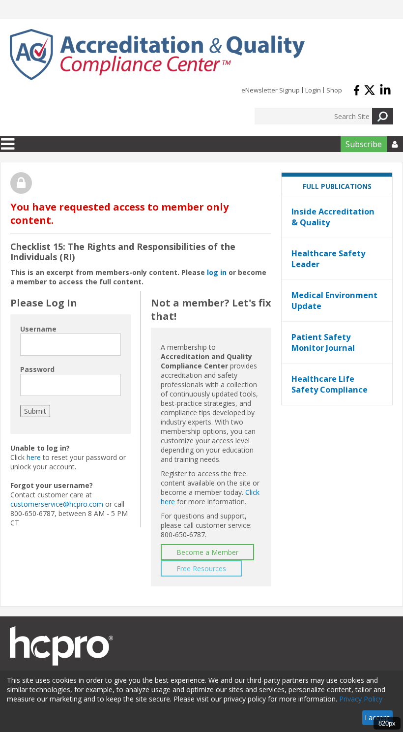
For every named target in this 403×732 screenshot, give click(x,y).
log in (217, 272)
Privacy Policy (360, 698)
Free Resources (201, 568)
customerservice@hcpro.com (56, 504)
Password (37, 369)
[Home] (157, 54)
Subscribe (363, 144)
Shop (334, 90)
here (34, 457)
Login (313, 90)
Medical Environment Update (334, 300)
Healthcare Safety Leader (328, 259)
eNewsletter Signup (270, 90)
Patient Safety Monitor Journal (323, 342)
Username (38, 329)
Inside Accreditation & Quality (332, 217)
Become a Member (207, 552)
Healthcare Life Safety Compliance (329, 384)
